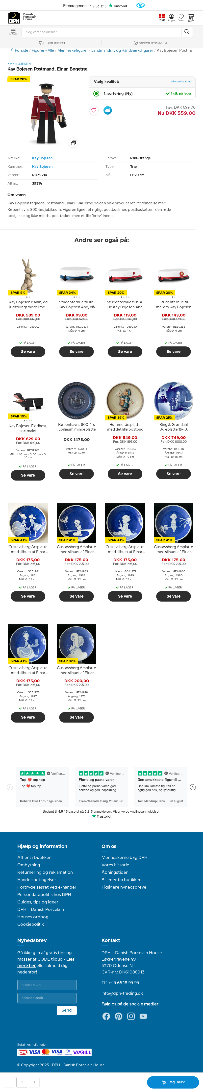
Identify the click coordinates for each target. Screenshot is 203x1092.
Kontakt (111, 940)
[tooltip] (28, 305)
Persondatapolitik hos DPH (44, 895)
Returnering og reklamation (45, 872)
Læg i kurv (176, 1082)
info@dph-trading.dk (122, 993)
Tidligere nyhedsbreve (124, 887)
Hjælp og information (42, 846)
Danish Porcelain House (28, 17)
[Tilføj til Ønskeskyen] (107, 110)
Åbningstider (115, 872)
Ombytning (28, 865)
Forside (21, 50)
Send (67, 1010)
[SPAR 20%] (44, 149)
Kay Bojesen (42, 158)
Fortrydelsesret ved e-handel (46, 887)
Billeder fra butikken (121, 880)
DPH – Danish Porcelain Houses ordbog (40, 913)
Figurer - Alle (43, 50)
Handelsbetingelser (36, 880)
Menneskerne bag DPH (125, 858)
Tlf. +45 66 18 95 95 (120, 983)
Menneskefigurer (72, 50)
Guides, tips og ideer (37, 902)
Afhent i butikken (34, 858)
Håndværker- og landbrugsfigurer (12, 50)
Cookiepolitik (30, 924)
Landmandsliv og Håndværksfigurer (122, 50)
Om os (109, 846)
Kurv (191, 21)
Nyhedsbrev (32, 940)
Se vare (28, 352)
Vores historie (115, 865)
